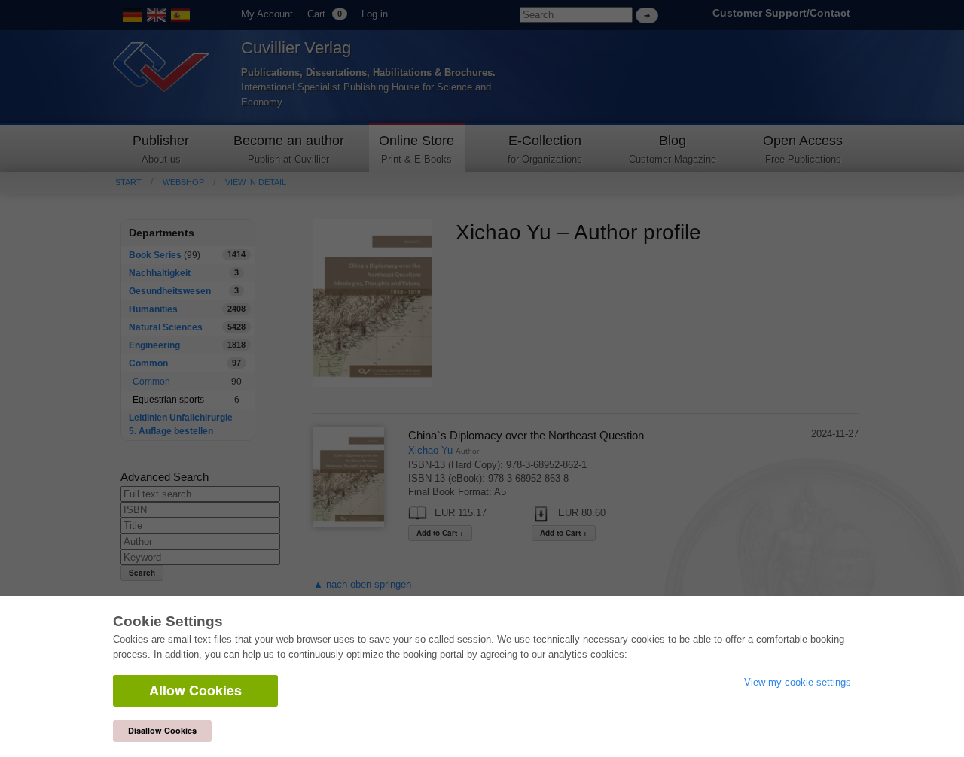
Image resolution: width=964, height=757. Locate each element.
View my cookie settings (797, 682)
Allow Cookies (195, 690)
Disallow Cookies (162, 730)
